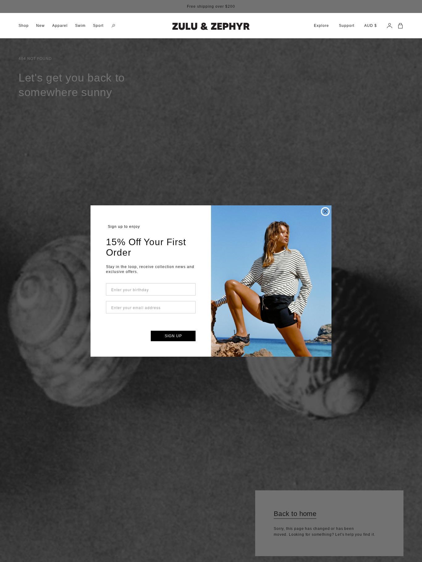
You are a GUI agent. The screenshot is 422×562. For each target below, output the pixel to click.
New (40, 25)
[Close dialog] (325, 211)
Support (346, 25)
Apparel (60, 25)
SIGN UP (173, 336)
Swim (80, 25)
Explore (321, 25)
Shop (24, 25)
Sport (98, 25)
